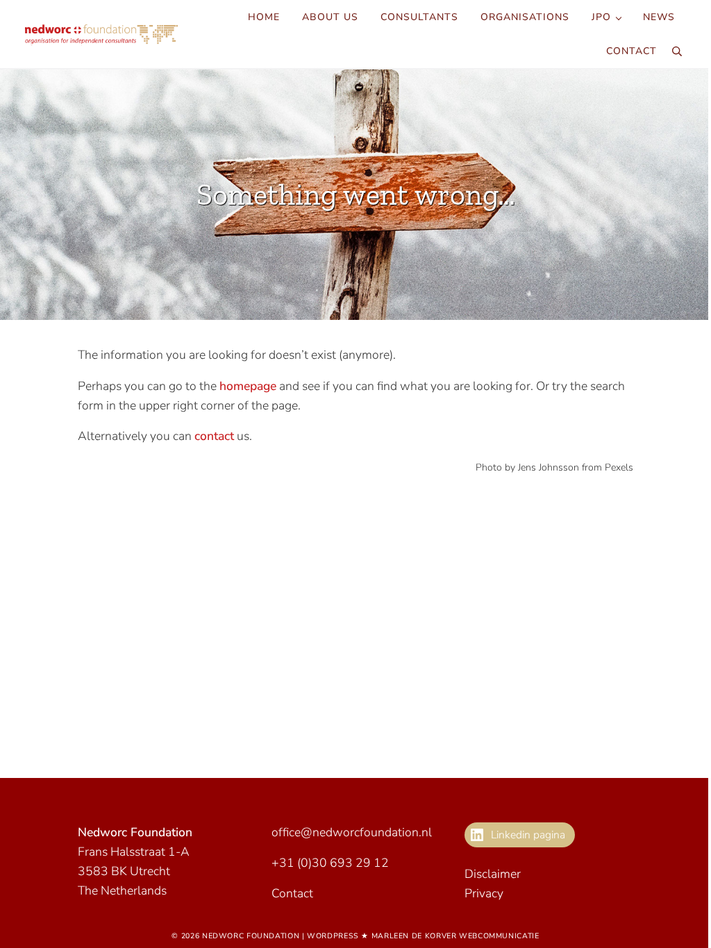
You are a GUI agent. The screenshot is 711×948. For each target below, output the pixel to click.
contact (214, 436)
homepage (247, 386)
